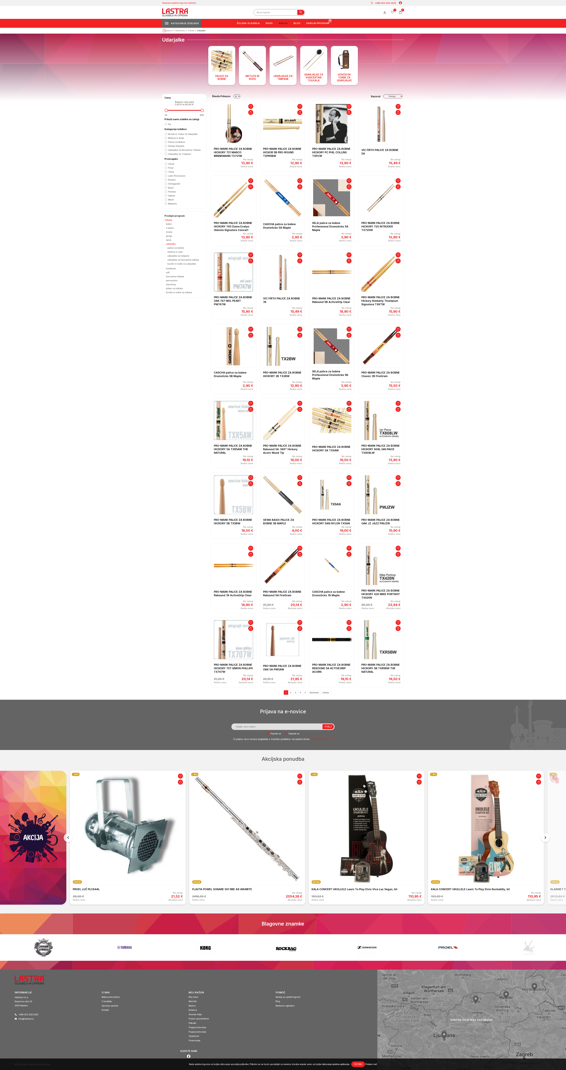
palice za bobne (176, 142)
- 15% (75, 774)
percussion (171, 280)
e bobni (170, 228)
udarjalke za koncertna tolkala (184, 150)
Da (169, 124)
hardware (171, 268)
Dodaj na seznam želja (250, 106)
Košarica (193, 1010)
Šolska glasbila (176, 146)
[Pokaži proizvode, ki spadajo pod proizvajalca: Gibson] (529, 947)
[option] (127, 838)
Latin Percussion (176, 176)
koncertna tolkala (175, 276)
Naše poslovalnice (111, 997)
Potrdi (358, 1064)
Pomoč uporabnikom (199, 1018)
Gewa (171, 164)
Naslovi (192, 1005)
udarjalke (171, 244)
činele (169, 232)
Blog (278, 1001)
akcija (77, 882)
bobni (169, 224)
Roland (171, 180)
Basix (171, 187)
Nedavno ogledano (285, 1005)
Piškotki (192, 1023)
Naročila (193, 1001)
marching (171, 284)
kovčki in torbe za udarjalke (183, 134)
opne (168, 240)
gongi (169, 236)
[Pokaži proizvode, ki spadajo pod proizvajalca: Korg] (43, 947)
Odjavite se (293, 733)
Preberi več (371, 1064)
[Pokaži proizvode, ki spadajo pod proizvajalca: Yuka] (448, 947)
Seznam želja (195, 1014)
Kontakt (105, 1010)
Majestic (172, 203)
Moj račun (193, 997)
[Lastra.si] (33, 979)
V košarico (250, 112)
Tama (171, 172)
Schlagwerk (174, 183)
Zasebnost (194, 1036)
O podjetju (107, 1001)
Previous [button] (68, 837)
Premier (172, 191)
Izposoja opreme (110, 1005)
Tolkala (168, 220)
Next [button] (545, 837)
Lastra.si (168, 30)
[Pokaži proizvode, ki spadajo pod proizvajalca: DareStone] (367, 947)
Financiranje (194, 1040)
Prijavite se (275, 733)
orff (168, 272)
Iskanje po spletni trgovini (288, 997)
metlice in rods (176, 138)
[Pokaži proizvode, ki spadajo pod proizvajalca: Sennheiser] (205, 947)
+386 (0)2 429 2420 (383, 3)
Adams (171, 195)
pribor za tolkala (174, 288)
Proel (170, 168)
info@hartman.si (26, 1019)
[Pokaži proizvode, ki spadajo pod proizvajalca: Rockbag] (124, 947)
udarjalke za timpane (179, 154)
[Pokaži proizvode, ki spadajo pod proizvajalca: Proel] (286, 947)
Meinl (171, 199)
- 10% (433, 774)
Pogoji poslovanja (197, 1027)
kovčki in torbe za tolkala (179, 292)
